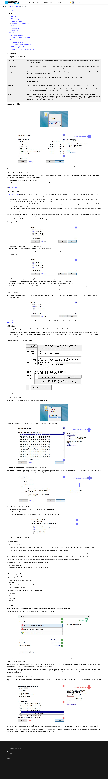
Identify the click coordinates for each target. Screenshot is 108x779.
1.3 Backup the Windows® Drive (20, 23)
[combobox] (86, 2)
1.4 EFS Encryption (16, 26)
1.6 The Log (14, 30)
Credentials (9, 769)
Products (39, 2)
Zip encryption (11, 321)
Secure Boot (55, 725)
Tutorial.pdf (10, 11)
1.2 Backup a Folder (16, 21)
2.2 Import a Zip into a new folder (20, 37)
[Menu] (103, 2)
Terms (8, 758)
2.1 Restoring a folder (17, 35)
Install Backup (13, 188)
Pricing (59, 2)
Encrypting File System (13, 194)
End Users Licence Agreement (14, 748)
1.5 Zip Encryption (16, 28)
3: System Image (13, 40)
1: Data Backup (13, 16)
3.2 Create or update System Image (21, 44)
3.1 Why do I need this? (17, 42)
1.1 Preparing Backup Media (19, 19)
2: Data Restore (13, 33)
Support (51, 2)
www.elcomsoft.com (12, 322)
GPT (96, 725)
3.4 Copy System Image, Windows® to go (22, 49)
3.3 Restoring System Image (19, 47)
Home (32, 2)
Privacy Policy (10, 753)
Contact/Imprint (10, 764)
